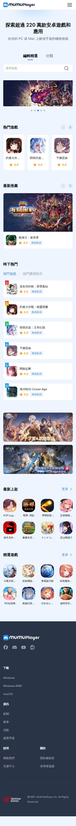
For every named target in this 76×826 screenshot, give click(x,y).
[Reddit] (32, 647)
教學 (6, 722)
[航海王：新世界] (38, 93)
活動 (6, 730)
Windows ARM (12, 685)
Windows (9, 677)
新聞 (6, 713)
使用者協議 (47, 766)
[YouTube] (23, 647)
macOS (8, 694)
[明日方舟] (38, 459)
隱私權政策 (47, 758)
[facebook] (5, 647)
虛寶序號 (9, 738)
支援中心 (9, 766)
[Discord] (14, 647)
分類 (49, 56)
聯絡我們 (9, 758)
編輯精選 (30, 56)
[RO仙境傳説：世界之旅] (38, 427)
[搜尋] (66, 68)
